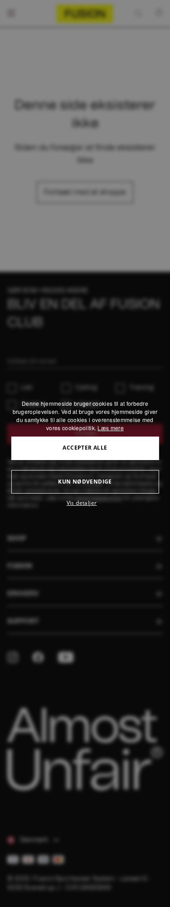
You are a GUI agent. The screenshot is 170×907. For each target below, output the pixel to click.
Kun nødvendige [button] (85, 481)
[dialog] (84, 454)
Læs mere (110, 428)
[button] (85, 503)
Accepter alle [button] (85, 447)
